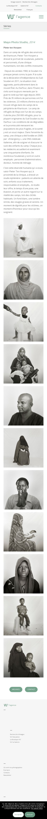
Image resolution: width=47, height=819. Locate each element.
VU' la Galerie (14, 742)
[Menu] (39, 17)
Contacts (39, 6)
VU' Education (15, 737)
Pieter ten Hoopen (12, 47)
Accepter (18, 814)
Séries (7, 26)
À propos (7, 770)
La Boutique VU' (15, 739)
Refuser (30, 814)
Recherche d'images (17, 734)
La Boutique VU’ (11, 6)
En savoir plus (37, 808)
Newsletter (18, 10)
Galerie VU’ (24, 6)
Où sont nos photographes (13, 767)
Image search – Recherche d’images (24, 2)
